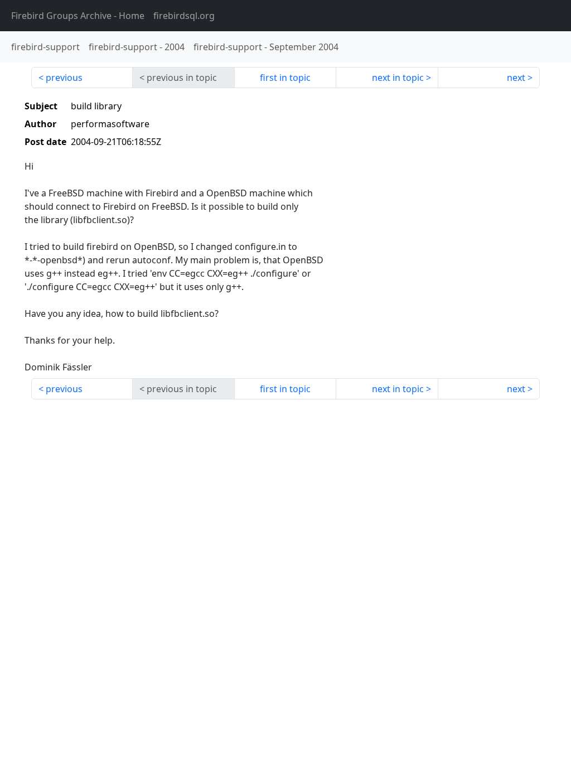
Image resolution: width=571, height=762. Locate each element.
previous (64, 77)
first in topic (285, 77)
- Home (77, 15)
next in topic (398, 77)
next (516, 77)
